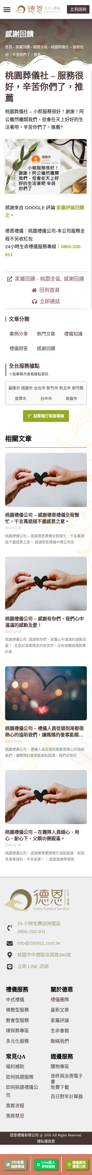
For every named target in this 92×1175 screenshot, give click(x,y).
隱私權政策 (46, 1141)
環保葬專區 (17, 1030)
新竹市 (52, 388)
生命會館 (60, 1030)
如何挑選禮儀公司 (22, 1091)
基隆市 (14, 388)
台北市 (39, 388)
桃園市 (27, 388)
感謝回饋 (74, 279)
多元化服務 (17, 1041)
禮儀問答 (18, 348)
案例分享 (18, 334)
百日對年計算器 (67, 1096)
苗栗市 (20, 399)
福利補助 (15, 1066)
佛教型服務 (17, 1010)
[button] (7, 9)
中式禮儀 (15, 999)
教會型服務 (17, 1020)
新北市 (65, 388)
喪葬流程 (15, 1105)
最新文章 (60, 1010)
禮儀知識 (73, 334)
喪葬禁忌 (15, 1116)
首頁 (8, 47)
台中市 (46, 399)
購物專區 (60, 1066)
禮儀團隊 (60, 999)
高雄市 (71, 399)
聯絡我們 (60, 1041)
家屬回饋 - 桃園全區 (32, 47)
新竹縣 (78, 388)
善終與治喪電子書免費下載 (67, 1082)
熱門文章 (46, 334)
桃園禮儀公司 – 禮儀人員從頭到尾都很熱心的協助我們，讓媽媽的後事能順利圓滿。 (44, 735)
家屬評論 (60, 1020)
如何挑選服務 (19, 1077)
